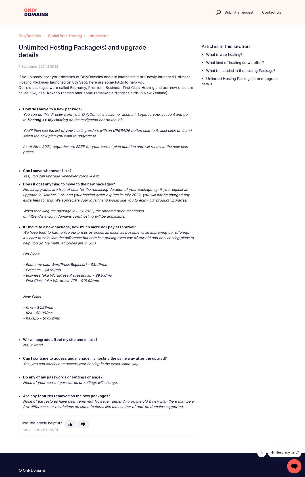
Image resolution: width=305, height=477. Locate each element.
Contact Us (271, 12)
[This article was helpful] (70, 424)
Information (99, 36)
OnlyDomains (30, 36)
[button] (217, 12)
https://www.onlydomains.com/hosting (61, 216)
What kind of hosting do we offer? (235, 62)
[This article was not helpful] (83, 424)
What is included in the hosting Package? (240, 70)
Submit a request (238, 12)
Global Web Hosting (65, 36)
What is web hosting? (224, 54)
